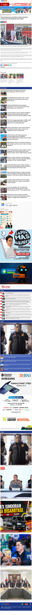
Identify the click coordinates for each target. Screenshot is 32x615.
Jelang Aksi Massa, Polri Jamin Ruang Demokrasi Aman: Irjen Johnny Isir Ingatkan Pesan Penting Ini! (18, 129)
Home (1, 14)
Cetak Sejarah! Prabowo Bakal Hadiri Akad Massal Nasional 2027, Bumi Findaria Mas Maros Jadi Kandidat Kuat (18, 293)
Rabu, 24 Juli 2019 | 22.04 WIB (3, 20)
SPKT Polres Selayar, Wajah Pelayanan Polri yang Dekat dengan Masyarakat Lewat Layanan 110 (18, 309)
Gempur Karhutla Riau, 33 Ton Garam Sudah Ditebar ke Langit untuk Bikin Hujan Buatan (18, 181)
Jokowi (7, 14)
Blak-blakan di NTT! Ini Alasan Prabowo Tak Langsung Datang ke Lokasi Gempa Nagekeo (19, 144)
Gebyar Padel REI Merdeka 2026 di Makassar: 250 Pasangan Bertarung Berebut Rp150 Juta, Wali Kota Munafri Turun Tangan (17, 318)
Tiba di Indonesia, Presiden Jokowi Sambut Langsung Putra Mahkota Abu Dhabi (14, 18)
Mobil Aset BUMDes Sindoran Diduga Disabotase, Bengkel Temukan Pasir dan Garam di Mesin (15, 532)
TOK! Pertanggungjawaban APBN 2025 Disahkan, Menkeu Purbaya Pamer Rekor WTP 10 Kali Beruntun (19, 121)
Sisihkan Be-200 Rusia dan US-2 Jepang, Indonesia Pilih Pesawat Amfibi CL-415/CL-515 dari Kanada (18, 312)
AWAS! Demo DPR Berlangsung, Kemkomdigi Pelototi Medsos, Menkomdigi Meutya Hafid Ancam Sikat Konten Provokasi (19, 137)
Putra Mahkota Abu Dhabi (14, 14)
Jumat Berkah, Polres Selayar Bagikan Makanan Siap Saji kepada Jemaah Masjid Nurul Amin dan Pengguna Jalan (19, 114)
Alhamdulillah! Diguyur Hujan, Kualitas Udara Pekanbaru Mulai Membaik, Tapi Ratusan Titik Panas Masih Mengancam (19, 174)
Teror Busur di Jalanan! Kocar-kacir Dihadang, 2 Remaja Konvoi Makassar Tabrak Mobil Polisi (15, 354)
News (9, 14)
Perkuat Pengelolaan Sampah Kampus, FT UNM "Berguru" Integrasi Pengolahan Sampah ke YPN (18, 306)
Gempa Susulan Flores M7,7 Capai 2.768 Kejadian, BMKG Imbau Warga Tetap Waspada (17, 295)
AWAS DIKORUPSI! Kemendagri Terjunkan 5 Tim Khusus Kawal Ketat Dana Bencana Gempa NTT (18, 106)
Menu (31, 1)
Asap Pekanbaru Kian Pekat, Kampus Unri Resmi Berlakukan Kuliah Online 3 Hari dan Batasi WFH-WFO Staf (18, 166)
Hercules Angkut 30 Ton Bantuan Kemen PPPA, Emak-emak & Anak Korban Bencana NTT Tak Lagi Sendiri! (18, 188)
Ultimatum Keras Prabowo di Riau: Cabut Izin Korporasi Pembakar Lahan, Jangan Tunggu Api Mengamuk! (18, 196)
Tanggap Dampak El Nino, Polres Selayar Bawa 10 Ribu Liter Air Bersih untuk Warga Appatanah (18, 315)
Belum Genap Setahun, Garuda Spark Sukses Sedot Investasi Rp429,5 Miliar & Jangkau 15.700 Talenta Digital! (19, 159)
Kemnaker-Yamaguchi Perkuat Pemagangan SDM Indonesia (16, 91)
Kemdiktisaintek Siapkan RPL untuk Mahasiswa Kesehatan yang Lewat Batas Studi (18, 99)
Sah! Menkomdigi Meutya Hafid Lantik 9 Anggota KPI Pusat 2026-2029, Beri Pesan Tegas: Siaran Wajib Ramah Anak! (19, 151)
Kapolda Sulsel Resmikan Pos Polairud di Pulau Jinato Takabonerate (16, 303)
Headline (3, 14)
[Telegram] (10, 65)
